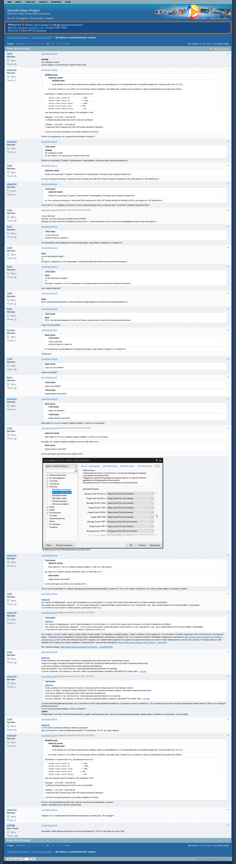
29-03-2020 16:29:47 (49, 142)
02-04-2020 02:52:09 (49, 652)
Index (18, 2)
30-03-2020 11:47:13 (49, 165)
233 (16, 836)
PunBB (205, 859)
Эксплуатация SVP (42, 37)
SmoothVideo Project (23, 10)
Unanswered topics (219, 18)
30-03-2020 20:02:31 (49, 226)
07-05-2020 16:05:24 (49, 825)
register (210, 43)
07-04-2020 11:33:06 (49, 735)
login (200, 43)
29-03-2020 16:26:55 (49, 70)
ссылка (143, 671)
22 (15, 237)
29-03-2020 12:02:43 (49, 54)
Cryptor (11, 330)
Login (68, 2)
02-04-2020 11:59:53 (49, 676)
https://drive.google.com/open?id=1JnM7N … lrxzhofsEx (142, 642)
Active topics (200, 18)
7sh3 (9, 53)
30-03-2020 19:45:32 (49, 210)
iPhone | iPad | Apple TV (38, 24)
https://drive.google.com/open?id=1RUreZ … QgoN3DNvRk (87, 647)
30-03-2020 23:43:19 (49, 293)
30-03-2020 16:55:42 (49, 184)
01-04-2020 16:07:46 (49, 555)
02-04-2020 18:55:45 (49, 719)
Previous (20, 43)
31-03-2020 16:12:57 (49, 377)
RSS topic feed (221, 49)
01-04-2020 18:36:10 (49, 613)
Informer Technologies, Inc (222, 859)
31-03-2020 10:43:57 (49, 330)
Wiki (9, 2)
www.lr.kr (12, 70)
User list (30, 2)
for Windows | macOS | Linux (26, 27)
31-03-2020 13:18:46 (49, 359)
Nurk (9, 226)
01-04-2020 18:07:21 (49, 594)
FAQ (16, 30)
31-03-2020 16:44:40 (49, 399)
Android (64, 24)
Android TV (77, 24)
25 (15, 64)
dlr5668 (11, 825)
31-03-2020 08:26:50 (49, 309)
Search (43, 2)
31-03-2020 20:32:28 (49, 428)
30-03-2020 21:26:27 (49, 267)
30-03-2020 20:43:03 (49, 248)
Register (56, 2)
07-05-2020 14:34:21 (49, 810)
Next (67, 43)
